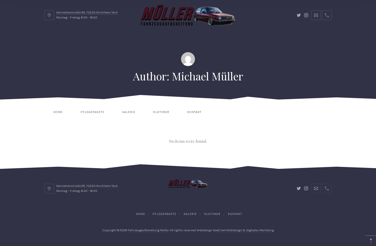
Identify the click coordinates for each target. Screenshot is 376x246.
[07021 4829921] (327, 15)
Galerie (128, 112)
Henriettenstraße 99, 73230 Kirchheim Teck (87, 12)
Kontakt (194, 112)
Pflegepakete (92, 112)
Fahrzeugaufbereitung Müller (148, 230)
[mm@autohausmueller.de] (316, 15)
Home (58, 112)
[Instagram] (306, 15)
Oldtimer (161, 112)
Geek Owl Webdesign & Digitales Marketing (243, 230)
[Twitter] (298, 15)
